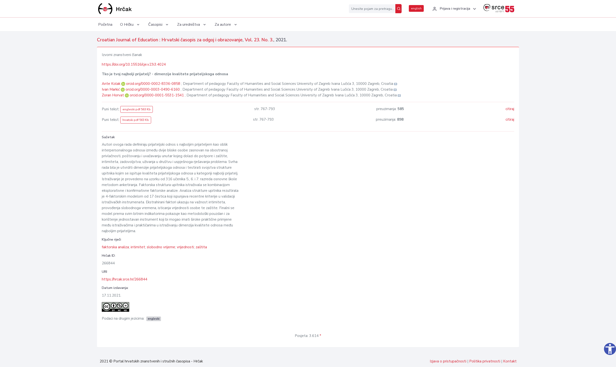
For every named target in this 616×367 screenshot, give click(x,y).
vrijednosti (185, 247)
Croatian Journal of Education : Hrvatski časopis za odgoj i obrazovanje (170, 40)
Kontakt (510, 361)
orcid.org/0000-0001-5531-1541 (157, 95)
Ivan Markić (111, 89)
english (416, 8)
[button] (453, 9)
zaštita (201, 247)
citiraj (510, 108)
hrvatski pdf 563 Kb (135, 120)
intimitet (138, 247)
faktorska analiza (115, 247)
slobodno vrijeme (161, 247)
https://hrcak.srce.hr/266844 (124, 279)
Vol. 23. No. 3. (259, 40)
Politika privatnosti (484, 361)
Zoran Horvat (113, 95)
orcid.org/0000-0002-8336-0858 (153, 83)
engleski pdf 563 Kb (136, 109)
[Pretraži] (398, 8)
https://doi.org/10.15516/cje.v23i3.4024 (134, 64)
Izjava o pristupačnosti (448, 361)
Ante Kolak (111, 83)
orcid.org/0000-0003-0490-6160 (153, 89)
